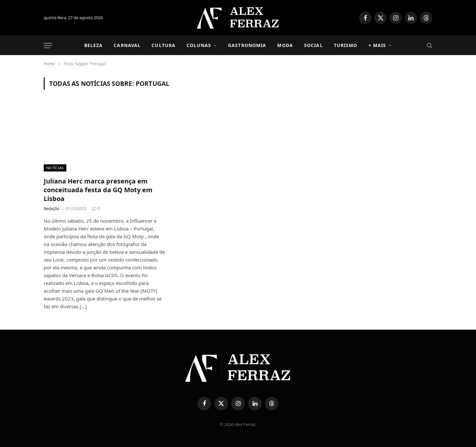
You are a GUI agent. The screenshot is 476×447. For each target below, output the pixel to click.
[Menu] (48, 45)
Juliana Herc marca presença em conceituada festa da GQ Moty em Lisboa (98, 190)
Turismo (345, 45)
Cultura (164, 45)
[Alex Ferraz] (238, 18)
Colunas (199, 45)
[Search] (428, 45)
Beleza (93, 45)
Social (313, 45)
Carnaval (127, 45)
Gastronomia (247, 45)
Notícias (55, 167)
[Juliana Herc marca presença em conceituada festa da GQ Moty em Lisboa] (104, 137)
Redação (51, 208)
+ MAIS (377, 45)
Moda (285, 45)
